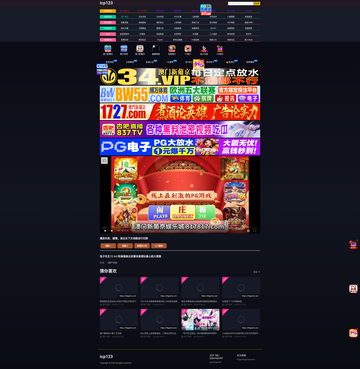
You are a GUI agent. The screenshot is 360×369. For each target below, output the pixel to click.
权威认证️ (150, 62)
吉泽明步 (177, 34)
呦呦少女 (213, 40)
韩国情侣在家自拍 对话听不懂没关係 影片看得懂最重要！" (125, 301)
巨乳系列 (213, 17)
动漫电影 (177, 28)
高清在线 (108, 17)
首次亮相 (213, 22)
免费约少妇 (142, 246)
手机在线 (108, 28)
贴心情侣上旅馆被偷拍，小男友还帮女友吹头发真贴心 (164, 333)
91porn (160, 40)
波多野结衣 (124, 34)
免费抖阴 (124, 40)
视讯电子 (210, 62)
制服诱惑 (124, 22)
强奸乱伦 (160, 22)
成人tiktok (249, 40)
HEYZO (213, 28)
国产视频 (124, 17)
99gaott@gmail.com (246, 359)
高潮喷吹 (231, 28)
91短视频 (195, 40)
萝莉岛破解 (177, 40)
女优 (108, 34)
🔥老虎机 (230, 62)
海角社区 (231, 40)
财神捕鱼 (250, 62)
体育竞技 (110, 62)
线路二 (125, 246)
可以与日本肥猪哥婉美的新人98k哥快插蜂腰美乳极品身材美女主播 (170, 301)
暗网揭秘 (108, 40)
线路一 (108, 246)
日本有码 (160, 17)
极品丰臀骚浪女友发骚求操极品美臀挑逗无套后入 (203, 301)
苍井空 (248, 34)
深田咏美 (160, 34)
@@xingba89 (215, 362)
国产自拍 (112, 262)
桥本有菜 (231, 34)
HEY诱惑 (230, 22)
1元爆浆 (170, 62)
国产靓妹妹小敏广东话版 (111, 333)
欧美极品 (248, 17)
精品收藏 (108, 22)
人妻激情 (231, 17)
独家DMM (249, 22)
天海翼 (195, 34)
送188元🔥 (190, 62)
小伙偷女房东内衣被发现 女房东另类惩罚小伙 (242, 333)
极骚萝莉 (195, 28)
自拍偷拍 (142, 22)
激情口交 (160, 28)
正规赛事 (130, 62)
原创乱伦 (142, 40)
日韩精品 (142, 28)
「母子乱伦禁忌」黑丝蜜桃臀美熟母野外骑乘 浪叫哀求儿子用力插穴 (211, 333)
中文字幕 (177, 17)
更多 (255, 272)
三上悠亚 (213, 34)
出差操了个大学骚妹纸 (232, 301)
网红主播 (124, 28)
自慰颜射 (248, 28)
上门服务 (159, 246)
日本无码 (142, 17)
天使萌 (142, 34)
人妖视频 (177, 22)
